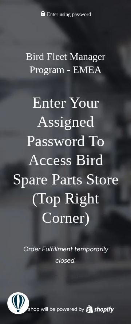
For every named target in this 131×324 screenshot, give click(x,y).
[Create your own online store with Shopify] (100, 309)
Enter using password (68, 14)
